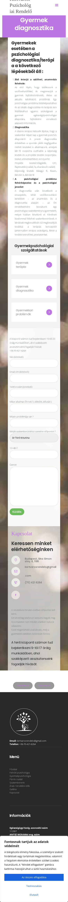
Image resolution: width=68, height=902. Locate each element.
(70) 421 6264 (33, 582)
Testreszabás (34, 886)
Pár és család (16, 779)
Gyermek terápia (22, 265)
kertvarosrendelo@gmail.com (40, 571)
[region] (34, 869)
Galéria (13, 789)
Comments (23, 685)
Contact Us (44, 685)
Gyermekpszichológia (20, 775)
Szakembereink (17, 782)
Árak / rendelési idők (20, 785)
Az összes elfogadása (34, 877)
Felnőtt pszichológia (19, 772)
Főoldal (13, 769)
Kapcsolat (14, 792)
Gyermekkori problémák (24, 312)
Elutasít (34, 894)
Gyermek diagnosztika (25, 288)
